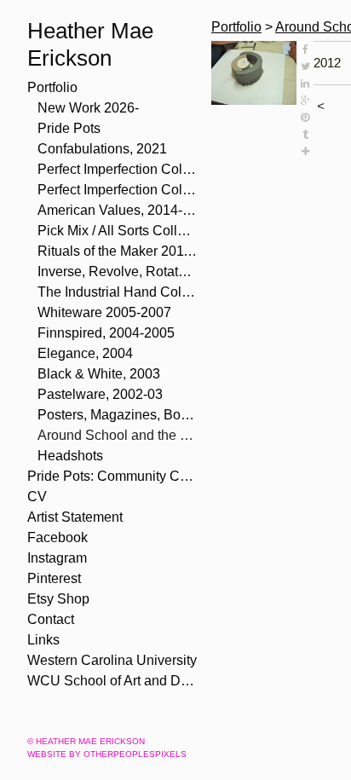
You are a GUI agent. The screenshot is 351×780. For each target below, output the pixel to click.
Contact (50, 619)
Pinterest (54, 578)
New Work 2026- (88, 108)
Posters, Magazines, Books (117, 414)
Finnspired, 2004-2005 (106, 333)
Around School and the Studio (117, 435)
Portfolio (52, 87)
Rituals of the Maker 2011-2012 (117, 251)
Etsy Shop (58, 599)
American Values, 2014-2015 (117, 210)
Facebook (57, 537)
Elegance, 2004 (85, 353)
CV (37, 496)
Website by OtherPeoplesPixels (107, 754)
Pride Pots (69, 128)
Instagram (57, 558)
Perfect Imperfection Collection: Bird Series (117, 169)
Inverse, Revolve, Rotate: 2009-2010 (117, 271)
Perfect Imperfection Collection (117, 189)
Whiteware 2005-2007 (104, 312)
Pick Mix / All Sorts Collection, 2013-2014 (117, 230)
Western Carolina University (112, 660)
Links (43, 640)
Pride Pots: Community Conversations (112, 476)
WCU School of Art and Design (112, 680)
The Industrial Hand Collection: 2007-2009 (117, 292)
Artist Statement (75, 517)
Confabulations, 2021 (102, 149)
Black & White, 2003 (98, 374)
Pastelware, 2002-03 (100, 394)
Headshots (70, 455)
